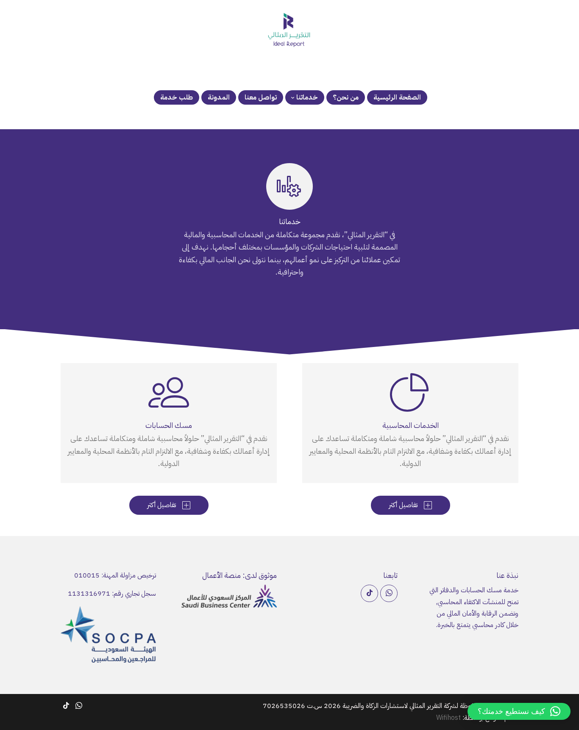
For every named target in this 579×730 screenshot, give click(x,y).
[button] (519, 711)
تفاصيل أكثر (410, 505)
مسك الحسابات (168, 425)
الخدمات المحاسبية (410, 425)
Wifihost (448, 718)
